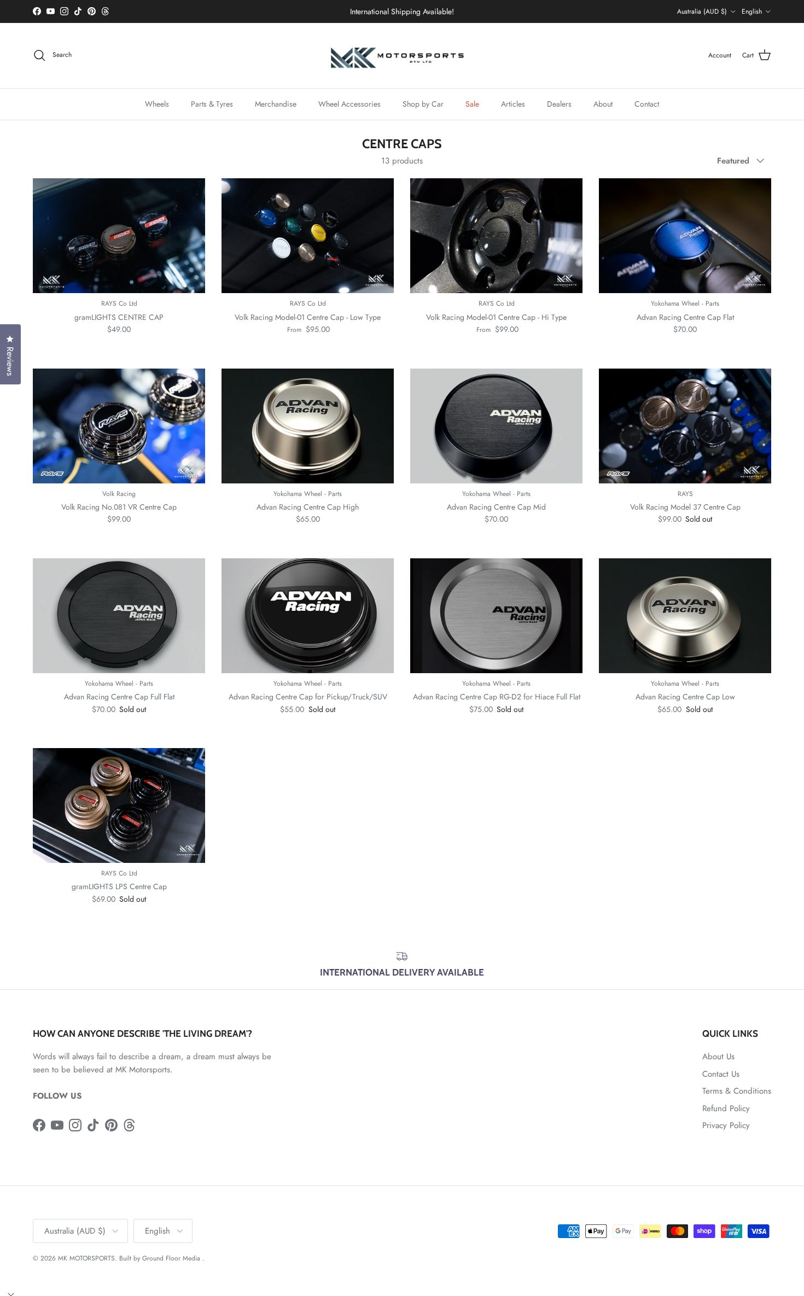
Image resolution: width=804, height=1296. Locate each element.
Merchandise (275, 103)
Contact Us (720, 1074)
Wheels (157, 103)
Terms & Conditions (736, 1091)
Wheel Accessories (349, 103)
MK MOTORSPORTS (86, 1258)
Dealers (559, 103)
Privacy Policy (726, 1125)
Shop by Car (423, 103)
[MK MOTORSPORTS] (402, 55)
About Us (718, 1056)
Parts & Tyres (212, 103)
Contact (646, 103)
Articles (513, 103)
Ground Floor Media (171, 1258)
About (603, 103)
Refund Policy (726, 1108)
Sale (472, 103)
